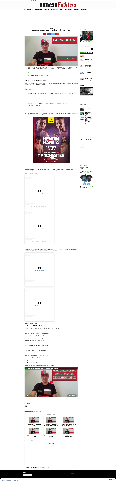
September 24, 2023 (43, 75)
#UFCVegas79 (57, 93)
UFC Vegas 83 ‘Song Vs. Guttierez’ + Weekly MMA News (34, 436)
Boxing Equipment (76, 9)
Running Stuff (46, 9)
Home (25, 9)
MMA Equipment (84, 9)
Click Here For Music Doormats (84, 46)
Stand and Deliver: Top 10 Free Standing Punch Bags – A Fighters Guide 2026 (89, 60)
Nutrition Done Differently (84, 165)
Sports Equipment (68, 9)
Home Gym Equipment (38, 9)
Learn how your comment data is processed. (43, 467)
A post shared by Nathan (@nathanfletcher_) (39, 283)
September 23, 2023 (38, 105)
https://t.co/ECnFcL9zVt (33, 72)
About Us (25, 0)
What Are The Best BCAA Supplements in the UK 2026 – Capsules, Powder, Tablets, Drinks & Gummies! (88, 120)
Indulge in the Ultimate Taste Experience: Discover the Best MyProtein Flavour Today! (88, 67)
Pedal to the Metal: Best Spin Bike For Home (89, 55)
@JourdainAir (53, 103)
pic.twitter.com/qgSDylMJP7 (66, 93)
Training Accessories (54, 9)
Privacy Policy (33, 0)
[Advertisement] (58, 18)
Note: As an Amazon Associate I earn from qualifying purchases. (52, 0)
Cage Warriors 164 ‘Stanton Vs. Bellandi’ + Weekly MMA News (68, 436)
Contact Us (29, 0)
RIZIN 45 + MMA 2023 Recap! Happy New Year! (34, 425)
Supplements (62, 9)
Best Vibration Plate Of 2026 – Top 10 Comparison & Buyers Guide (88, 79)
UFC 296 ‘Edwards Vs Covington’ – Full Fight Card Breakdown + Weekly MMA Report (68, 425)
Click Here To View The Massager (86, 41)
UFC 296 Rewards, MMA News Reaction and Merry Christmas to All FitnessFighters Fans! (51, 425)
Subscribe (82, 147)
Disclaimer (37, 0)
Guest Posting (41, 0)
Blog (85, 115)
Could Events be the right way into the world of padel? (88, 113)
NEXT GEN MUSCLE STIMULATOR (86, 172)
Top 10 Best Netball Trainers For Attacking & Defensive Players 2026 (88, 73)
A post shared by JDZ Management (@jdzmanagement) (39, 206)
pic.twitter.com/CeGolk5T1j (62, 103)
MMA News (51, 28)
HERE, (91, 40)
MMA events (51, 113)
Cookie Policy (18, 480)
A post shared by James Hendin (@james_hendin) (39, 241)
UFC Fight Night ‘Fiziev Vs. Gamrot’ (30, 67)
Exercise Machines (30, 9)
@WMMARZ (43, 93)
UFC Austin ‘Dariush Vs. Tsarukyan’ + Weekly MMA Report (51, 436)
